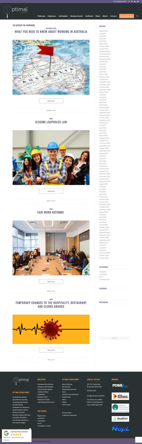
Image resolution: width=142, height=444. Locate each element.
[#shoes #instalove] (104, 331)
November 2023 (104, 115)
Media (64, 402)
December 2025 (104, 51)
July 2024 (102, 95)
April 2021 (102, 194)
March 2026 (103, 44)
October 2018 (104, 255)
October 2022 (104, 148)
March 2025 (103, 74)
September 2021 (104, 181)
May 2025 (102, 69)
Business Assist (42, 397)
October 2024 (104, 87)
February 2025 (104, 77)
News (54, 28)
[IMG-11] (51, 157)
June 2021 (102, 189)
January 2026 (103, 49)
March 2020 (103, 225)
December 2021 (104, 174)
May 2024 (102, 100)
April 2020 (102, 222)
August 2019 (103, 242)
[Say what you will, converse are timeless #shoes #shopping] (114, 331)
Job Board (40, 418)
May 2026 (102, 39)
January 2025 (103, 79)
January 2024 (103, 110)
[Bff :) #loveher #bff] (104, 321)
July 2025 (102, 64)
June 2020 (102, 217)
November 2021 (104, 176)
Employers (102, 272)
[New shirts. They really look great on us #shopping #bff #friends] (104, 310)
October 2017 (104, 258)
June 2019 (102, 248)
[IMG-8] (51, 67)
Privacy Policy (67, 413)
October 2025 (104, 56)
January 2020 (103, 230)
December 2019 (104, 232)
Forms (39, 423)
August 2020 (103, 212)
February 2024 (104, 107)
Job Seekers (49, 28)
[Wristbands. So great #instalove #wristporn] (124, 321)
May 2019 (102, 250)
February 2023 (104, 138)
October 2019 (104, 237)
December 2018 (104, 253)
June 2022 (102, 158)
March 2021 (103, 197)
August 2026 (103, 31)
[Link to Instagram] (132, 1)
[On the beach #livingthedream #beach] (114, 321)
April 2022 (102, 163)
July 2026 (102, 33)
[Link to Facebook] (129, 1)
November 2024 (104, 84)
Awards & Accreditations (70, 394)
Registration (41, 416)
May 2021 (102, 191)
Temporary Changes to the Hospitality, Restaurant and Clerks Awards (51, 304)
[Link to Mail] (137, 1)
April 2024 (102, 102)
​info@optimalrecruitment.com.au (98, 396)
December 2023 (104, 112)
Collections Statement (69, 415)
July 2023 (102, 125)
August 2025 (103, 61)
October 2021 (104, 179)
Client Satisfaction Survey (45, 402)
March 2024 (103, 105)
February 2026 (104, 46)
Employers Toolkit (43, 399)
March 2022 (103, 166)
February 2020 (104, 227)
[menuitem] (41, 11)
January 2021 (103, 202)
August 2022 (103, 153)
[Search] (137, 16)
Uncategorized (104, 279)
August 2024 (103, 92)
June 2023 (102, 128)
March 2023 (103, 135)
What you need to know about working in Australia (51, 31)
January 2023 (103, 140)
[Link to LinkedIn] (134, 1)
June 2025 (102, 67)
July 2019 (102, 245)
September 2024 (104, 89)
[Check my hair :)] (124, 331)
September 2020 (104, 209)
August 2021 (103, 184)
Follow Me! (114, 338)
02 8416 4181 (121, 1)
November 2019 (104, 235)
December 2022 (104, 143)
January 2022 (103, 171)
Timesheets (41, 421)
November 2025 (104, 54)
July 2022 (102, 156)
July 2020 (102, 214)
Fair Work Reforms (51, 212)
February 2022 (104, 169)
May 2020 (102, 220)
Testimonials (66, 397)
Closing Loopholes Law (51, 122)
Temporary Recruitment (45, 387)
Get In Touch (66, 404)
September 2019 (104, 240)
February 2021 (104, 199)
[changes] (51, 329)
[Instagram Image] (124, 310)
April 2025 (102, 72)
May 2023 (102, 130)
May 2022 (102, 161)
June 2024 (102, 97)
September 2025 (104, 59)
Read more (51, 101)
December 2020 (104, 204)
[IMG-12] (51, 248)
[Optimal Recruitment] (15, 12)
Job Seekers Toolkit (44, 426)
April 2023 (102, 133)
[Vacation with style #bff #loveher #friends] (114, 310)
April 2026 (102, 41)
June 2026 (102, 36)
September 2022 (104, 151)
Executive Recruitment (44, 389)
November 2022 (104, 146)
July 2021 (102, 186)
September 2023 (104, 120)
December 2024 (104, 82)
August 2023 (103, 123)
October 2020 (104, 207)
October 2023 (104, 118)
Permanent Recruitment (45, 384)
